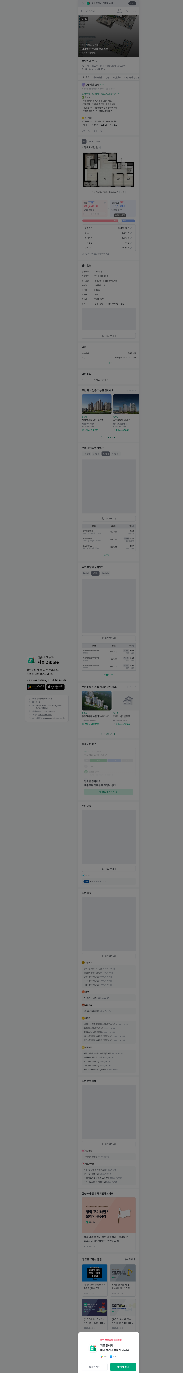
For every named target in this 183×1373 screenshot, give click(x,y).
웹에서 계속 (94, 1367)
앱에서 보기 (123, 1366)
